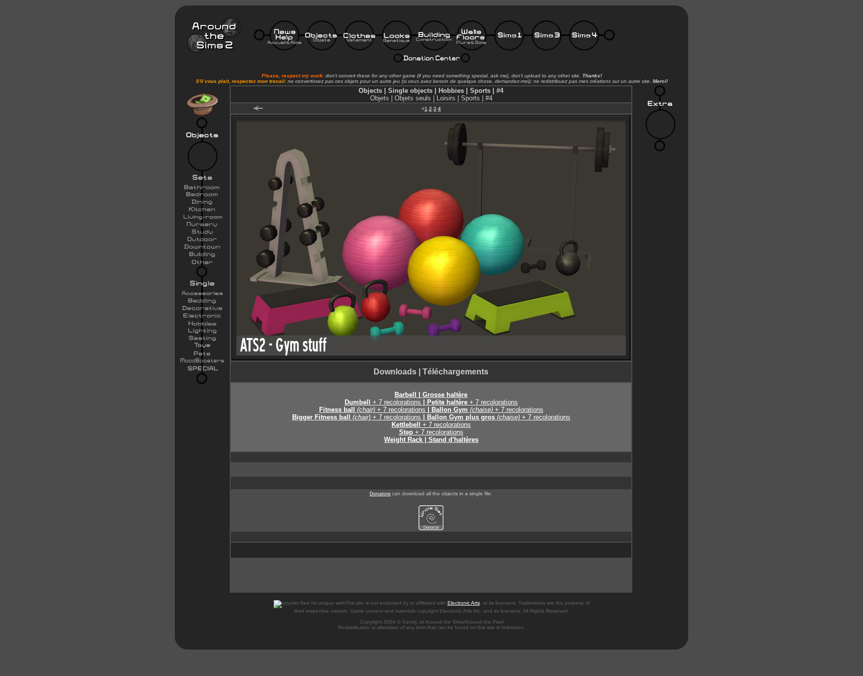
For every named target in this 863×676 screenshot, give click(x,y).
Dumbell (359, 402)
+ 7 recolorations (398, 402)
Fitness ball (337, 409)
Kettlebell (406, 424)
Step (406, 432)
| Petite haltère (446, 402)
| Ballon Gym (448, 409)
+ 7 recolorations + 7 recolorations (442, 417)
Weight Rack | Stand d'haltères (431, 439)
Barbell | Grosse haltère (431, 394)
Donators (380, 493)
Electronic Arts (463, 603)
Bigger (303, 417)
